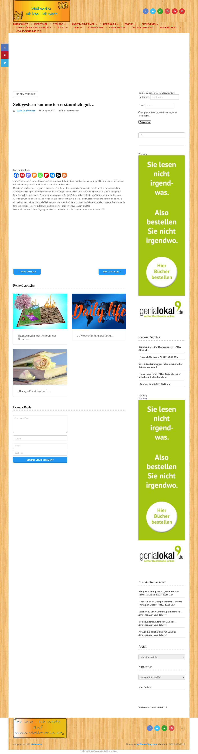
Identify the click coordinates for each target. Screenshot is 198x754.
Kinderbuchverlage (83, 24)
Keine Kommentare (69, 111)
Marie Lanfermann (26, 110)
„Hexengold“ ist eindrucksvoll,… (34, 391)
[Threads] (58, 175)
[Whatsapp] (40, 175)
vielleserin (36, 744)
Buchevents (149, 24)
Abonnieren (145, 122)
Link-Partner (144, 687)
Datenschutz (20, 24)
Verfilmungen (117, 28)
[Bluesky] (52, 175)
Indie (76, 28)
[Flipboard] (46, 175)
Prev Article (28, 271)
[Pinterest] (22, 175)
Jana (141, 632)
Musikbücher (95, 28)
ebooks (129, 24)
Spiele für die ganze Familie (32, 28)
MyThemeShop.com (146, 744)
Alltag (61, 28)
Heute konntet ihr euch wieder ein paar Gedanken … (37, 337)
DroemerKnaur (25, 94)
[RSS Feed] (64, 175)
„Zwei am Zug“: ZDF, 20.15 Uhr (154, 384)
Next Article (111, 271)
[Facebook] (16, 175)
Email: (141, 105)
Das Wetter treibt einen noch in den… (95, 335)
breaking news (168, 28)
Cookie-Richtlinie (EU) (28, 31)
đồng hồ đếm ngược (149, 591)
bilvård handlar (85, 751)
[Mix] (34, 175)
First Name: (144, 97)
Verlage (58, 24)
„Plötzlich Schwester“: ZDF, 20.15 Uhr (158, 357)
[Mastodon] (28, 175)
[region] (99, 59)
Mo (140, 622)
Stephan (142, 611)
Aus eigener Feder (142, 28)
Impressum (40, 24)
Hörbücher (109, 24)
